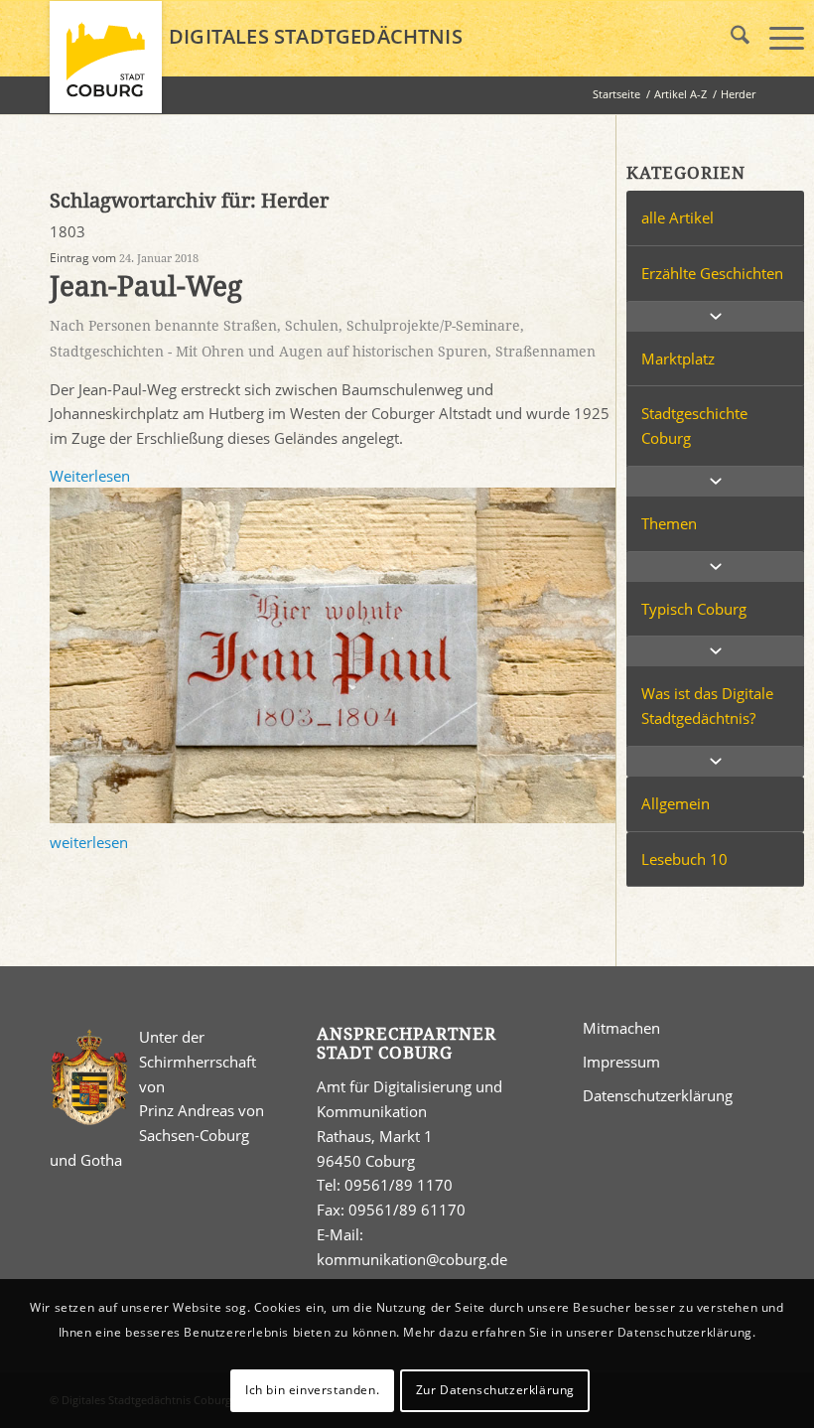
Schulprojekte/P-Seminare (433, 326)
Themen (669, 523)
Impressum (621, 1061)
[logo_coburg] (106, 65)
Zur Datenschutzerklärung (495, 1389)
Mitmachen (621, 1028)
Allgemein (675, 803)
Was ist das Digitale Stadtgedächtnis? (707, 705)
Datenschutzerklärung (658, 1095)
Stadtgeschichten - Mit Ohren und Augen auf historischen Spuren (268, 351)
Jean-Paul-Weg (146, 286)
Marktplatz (678, 358)
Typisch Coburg (693, 609)
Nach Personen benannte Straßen (163, 326)
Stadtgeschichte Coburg (694, 425)
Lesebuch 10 (684, 859)
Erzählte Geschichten (712, 273)
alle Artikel (677, 217)
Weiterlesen (90, 476)
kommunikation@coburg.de (412, 1259)
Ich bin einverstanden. (312, 1389)
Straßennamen (545, 351)
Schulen (312, 326)
